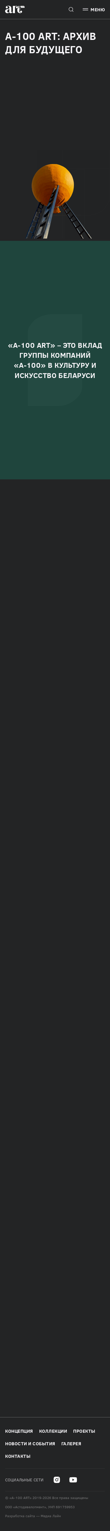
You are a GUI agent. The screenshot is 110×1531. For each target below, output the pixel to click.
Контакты (17, 1456)
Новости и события (30, 1443)
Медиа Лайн (51, 1516)
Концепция (19, 1431)
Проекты (84, 1431)
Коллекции (53, 1431)
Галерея (71, 1443)
